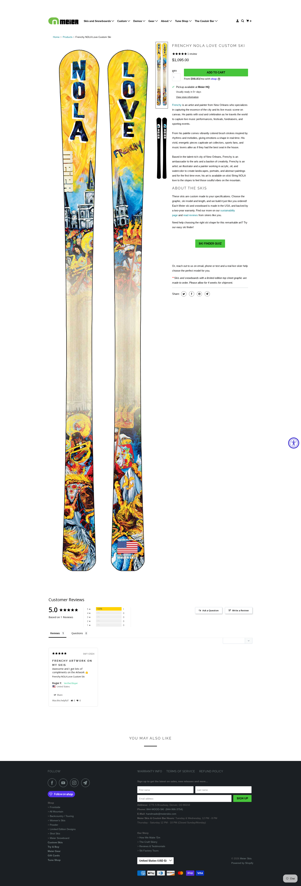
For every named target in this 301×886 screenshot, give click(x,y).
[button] (162, 75)
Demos (138, 21)
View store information (187, 97)
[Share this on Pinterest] (199, 293)
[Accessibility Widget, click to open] (293, 443)
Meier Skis (246, 858)
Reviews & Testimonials (152, 846)
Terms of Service (180, 771)
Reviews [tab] (55, 633)
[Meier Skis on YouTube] (64, 782)
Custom (122, 21)
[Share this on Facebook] (191, 293)
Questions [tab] (77, 633)
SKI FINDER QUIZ (210, 243)
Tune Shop (182, 21)
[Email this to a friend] (207, 293)
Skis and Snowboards (97, 21)
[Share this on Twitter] (183, 293)
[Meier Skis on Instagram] (75, 782)
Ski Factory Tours (149, 850)
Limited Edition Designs (63, 829)
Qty (174, 71)
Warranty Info (149, 771)
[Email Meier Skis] (86, 782)
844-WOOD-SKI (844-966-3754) (164, 809)
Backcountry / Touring (62, 816)
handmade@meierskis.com (161, 813)
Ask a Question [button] (210, 610)
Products (67, 37)
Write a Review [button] (240, 610)
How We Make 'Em (149, 837)
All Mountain (56, 811)
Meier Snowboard (59, 838)
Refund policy (211, 771)
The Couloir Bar (205, 21)
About (165, 21)
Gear (151, 21)
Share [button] (59, 694)
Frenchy (177, 104)
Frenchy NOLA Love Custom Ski (208, 46)
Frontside (55, 807)
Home (56, 37)
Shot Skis (55, 833)
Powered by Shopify (242, 863)
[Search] (243, 21)
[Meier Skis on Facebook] (53, 782)
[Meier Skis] (63, 22)
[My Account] (238, 21)
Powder (54, 824)
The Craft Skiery (148, 841)
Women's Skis (57, 820)
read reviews (190, 215)
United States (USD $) (153, 860)
